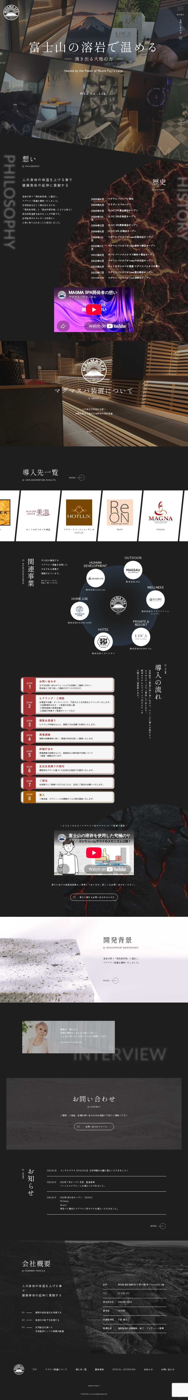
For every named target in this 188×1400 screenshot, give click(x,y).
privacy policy (94, 1386)
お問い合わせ (167, 1369)
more (72, 478)
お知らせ (148, 1369)
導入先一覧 (81, 1369)
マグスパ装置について (56, 1369)
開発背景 (99, 1369)
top (35, 1369)
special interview (123, 1369)
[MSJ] (11, 19)
